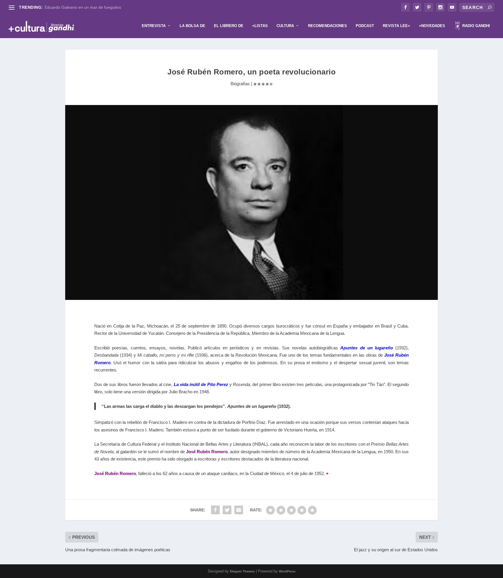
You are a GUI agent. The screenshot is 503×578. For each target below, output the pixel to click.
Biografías (240, 83)
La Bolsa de (192, 26)
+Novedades (432, 26)
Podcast (365, 26)
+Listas (260, 26)
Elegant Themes (242, 571)
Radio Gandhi (475, 26)
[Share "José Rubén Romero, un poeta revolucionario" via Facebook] (215, 510)
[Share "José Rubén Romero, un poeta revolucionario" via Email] (239, 510)
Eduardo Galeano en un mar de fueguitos (83, 7)
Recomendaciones (327, 26)
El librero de (228, 26)
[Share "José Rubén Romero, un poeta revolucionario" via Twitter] (227, 510)
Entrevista (154, 26)
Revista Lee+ (396, 26)
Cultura (285, 26)
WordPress (287, 571)
